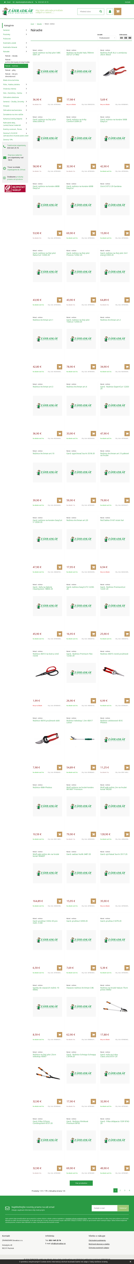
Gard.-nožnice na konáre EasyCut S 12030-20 (47, 521)
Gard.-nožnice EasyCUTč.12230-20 (80, 588)
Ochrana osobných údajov (99, 1248)
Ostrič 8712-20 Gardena (110, 186)
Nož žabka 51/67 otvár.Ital (112, 520)
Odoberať (123, 1208)
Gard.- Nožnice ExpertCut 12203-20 (114, 387)
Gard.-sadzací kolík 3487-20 (78, 854)
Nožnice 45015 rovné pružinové (114, 654)
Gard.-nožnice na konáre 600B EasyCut (79, 187)
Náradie (39, 24)
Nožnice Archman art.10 (43, 453)
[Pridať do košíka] (59, 99)
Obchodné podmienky (97, 1240)
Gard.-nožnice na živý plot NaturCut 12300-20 (44, 254)
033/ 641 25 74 (43, 2)
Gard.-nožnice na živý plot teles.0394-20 (44, 120)
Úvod (8, 2)
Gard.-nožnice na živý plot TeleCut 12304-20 (78, 321)
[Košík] (118, 11)
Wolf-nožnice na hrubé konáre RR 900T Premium (80, 788)
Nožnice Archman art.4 (76, 386)
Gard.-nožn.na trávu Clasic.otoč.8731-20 (109, 1055)
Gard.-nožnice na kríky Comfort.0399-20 (76, 120)
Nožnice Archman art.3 (43, 386)
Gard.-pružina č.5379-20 (110, 921)
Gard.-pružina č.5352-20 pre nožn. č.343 (45, 922)
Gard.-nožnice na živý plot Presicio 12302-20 (78, 254)
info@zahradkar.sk (58, 1243)
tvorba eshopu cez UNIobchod (73, 1259)
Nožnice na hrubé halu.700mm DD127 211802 (80, 53)
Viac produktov (81, 1183)
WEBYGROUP (105, 1259)
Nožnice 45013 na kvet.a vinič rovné (46, 655)
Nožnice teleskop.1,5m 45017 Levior (79, 721)
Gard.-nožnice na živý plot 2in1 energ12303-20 (114, 254)
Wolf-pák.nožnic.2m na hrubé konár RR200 (113, 788)
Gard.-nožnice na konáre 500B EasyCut (113, 120)
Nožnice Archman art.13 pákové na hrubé (114, 454)
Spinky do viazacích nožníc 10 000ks (46, 988)
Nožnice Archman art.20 (77, 520)
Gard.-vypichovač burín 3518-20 (80, 453)
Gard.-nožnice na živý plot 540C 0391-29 (47, 53)
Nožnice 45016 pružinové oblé (46, 720)
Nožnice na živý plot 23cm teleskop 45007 (44, 1055)
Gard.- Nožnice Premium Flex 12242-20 (79, 655)
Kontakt (127, 2)
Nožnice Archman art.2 (110, 320)
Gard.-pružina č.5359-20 (77, 921)
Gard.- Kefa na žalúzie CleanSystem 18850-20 (43, 588)
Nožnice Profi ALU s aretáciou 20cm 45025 (113, 53)
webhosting (88, 1259)
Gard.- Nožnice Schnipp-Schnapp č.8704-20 (81, 1055)
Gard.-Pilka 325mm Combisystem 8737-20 (43, 1122)
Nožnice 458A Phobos (42, 787)
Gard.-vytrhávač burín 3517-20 (113, 854)
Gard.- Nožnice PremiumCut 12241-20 (112, 588)
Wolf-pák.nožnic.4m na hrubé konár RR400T (46, 855)
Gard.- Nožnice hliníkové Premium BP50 (77, 1122)
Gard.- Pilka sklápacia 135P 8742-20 (115, 1122)
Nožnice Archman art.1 (43, 320)
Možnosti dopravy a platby (99, 1244)
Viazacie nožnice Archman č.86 (80, 987)
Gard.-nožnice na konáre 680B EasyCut (46, 187)
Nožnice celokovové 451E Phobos (111, 721)
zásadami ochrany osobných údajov (76, 1218)
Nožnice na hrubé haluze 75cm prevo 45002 (114, 988)
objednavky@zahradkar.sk (24, 2)
